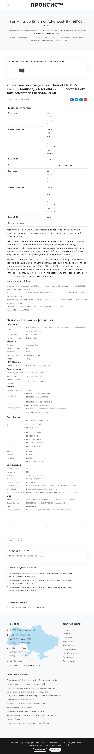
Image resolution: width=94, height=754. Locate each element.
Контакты (67, 634)
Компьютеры (68, 642)
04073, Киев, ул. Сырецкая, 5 (22, 630)
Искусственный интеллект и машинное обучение (29, 723)
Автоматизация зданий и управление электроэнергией (31, 715)
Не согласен (40, 750)
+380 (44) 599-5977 (17, 652)
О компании (68, 638)
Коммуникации (44, 38)
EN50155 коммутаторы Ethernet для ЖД (69, 38)
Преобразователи (71, 653)
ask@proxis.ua (16, 661)
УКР (20, 541)
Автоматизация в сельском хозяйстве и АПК (26, 684)
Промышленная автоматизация (20, 700)
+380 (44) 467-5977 (19, 648)
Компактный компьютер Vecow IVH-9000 (27, 607)
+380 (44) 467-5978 (17, 656)
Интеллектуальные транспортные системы (25, 711)
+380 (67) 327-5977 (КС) (20, 635)
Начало (12, 38)
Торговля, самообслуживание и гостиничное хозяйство (31, 688)
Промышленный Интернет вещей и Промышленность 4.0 (32, 680)
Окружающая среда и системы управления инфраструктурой (34, 696)
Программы (68, 657)
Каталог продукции (26, 38)
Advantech (25, 99)
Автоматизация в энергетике (19, 707)
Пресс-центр (68, 661)
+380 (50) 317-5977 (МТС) (20, 639)
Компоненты (68, 645)
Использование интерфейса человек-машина (27, 704)
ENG (11, 541)
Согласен (55, 750)
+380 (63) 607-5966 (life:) (19, 643)
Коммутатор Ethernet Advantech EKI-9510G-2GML (48, 40)
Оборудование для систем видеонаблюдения (27, 692)
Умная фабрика (13, 719)
